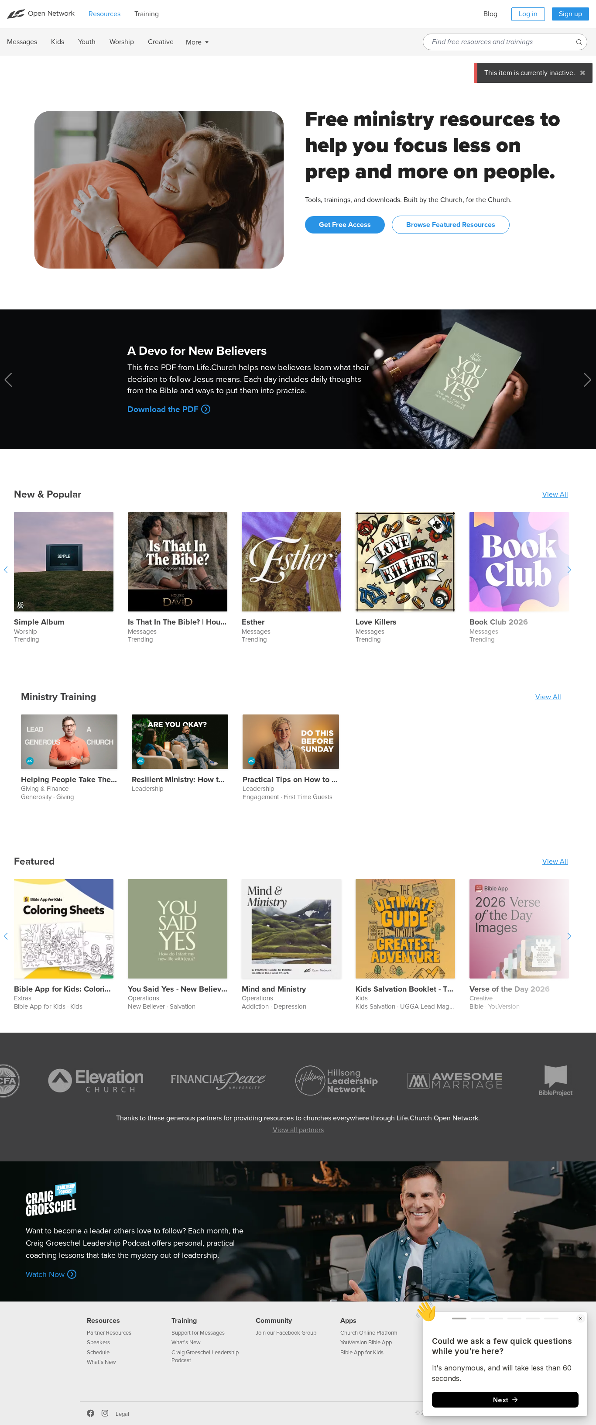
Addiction (255, 1006)
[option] (71, 578)
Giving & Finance (45, 789)
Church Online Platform (368, 1332)
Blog (490, 14)
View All (555, 494)
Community (274, 1320)
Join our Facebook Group (286, 1332)
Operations (143, 998)
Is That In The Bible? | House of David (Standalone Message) (177, 622)
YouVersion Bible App (366, 1342)
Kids (76, 1006)
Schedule (98, 1352)
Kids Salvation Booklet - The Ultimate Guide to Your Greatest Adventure (405, 989)
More (194, 42)
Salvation (182, 1006)
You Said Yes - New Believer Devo (177, 989)
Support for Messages (198, 1332)
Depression (290, 1006)
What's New (101, 1362)
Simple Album (39, 622)
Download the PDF (163, 409)
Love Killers (376, 622)
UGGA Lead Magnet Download (445, 1006)
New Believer (146, 1006)
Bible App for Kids (39, 1006)
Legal (122, 1414)
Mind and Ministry (274, 989)
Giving (65, 797)
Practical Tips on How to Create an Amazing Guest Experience (291, 780)
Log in (528, 14)
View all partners (298, 1130)
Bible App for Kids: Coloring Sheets (63, 989)
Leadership (148, 789)
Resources (103, 1320)
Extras (22, 998)
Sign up (570, 14)
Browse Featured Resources (450, 224)
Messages (142, 631)
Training (184, 1320)
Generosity (36, 797)
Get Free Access (345, 224)
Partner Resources (109, 1332)
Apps (348, 1320)
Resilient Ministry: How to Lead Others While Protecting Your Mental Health (180, 780)
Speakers (98, 1342)
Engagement (261, 797)
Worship (25, 631)
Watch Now (45, 1274)
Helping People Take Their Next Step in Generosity (69, 780)
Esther (253, 622)
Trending (26, 639)
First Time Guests (308, 797)
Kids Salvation (375, 1006)
